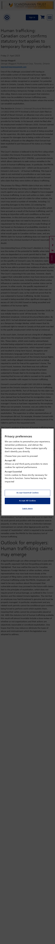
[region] (27, 472)
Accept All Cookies (27, 501)
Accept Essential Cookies (27, 493)
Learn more (27, 509)
